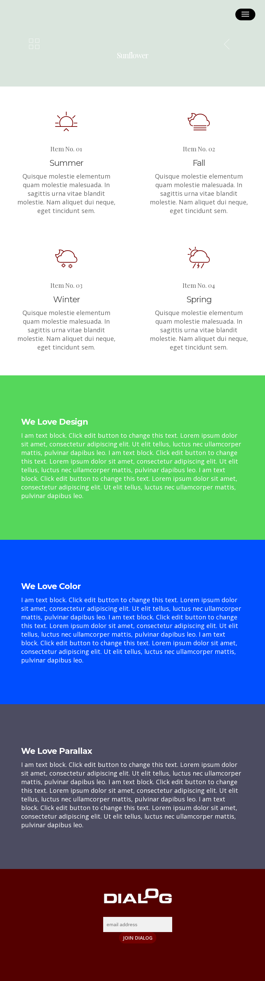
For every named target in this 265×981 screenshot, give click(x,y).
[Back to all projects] (34, 44)
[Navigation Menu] (245, 14)
